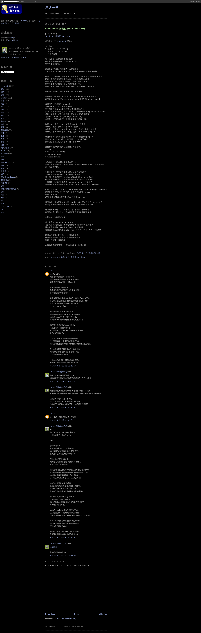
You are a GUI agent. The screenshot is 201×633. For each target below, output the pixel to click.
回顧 (2, 110)
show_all (4, 86)
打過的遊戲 (17, 23)
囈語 (2, 124)
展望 (2, 195)
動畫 (2, 136)
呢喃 (2, 116)
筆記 (2, 107)
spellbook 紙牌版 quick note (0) (65, 28)
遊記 (2, 201)
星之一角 (4, 154)
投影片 (3, 171)
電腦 (2, 104)
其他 (2, 118)
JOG (51, 271)
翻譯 (2, 198)
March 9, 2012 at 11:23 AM (63, 366)
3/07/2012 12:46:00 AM (88, 253)
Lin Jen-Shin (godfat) (58, 372)
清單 (2, 165)
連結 (2, 212)
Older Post (103, 614)
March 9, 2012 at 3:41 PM (62, 381)
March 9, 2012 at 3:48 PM (62, 538)
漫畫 (2, 133)
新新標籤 (4, 130)
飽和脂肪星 (5, 148)
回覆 (2, 145)
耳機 (2, 139)
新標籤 (3, 121)
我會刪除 (4, 180)
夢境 (2, 142)
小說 (2, 160)
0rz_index (5, 206)
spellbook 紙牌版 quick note (58, 36)
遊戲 (2, 95)
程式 (2, 89)
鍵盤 (2, 168)
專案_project (6, 162)
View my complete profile (13, 57)
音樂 (2, 113)
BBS (2, 209)
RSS (16, 38)
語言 (2, 174)
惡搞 (2, 192)
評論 (2, 186)
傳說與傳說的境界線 (8, 189)
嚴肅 (2, 127)
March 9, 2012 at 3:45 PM (62, 407)
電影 (2, 204)
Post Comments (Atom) (66, 619)
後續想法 (53, 547)
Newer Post (50, 614)
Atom (10, 38)
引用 (2, 101)
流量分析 (4, 183)
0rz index (23, 21)
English (4, 98)
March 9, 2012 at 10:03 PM (63, 556)
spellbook (61, 41)
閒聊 (2, 92)
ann (2, 157)
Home (76, 614)
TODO (3, 151)
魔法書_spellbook (8, 177)
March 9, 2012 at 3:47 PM (62, 420)
